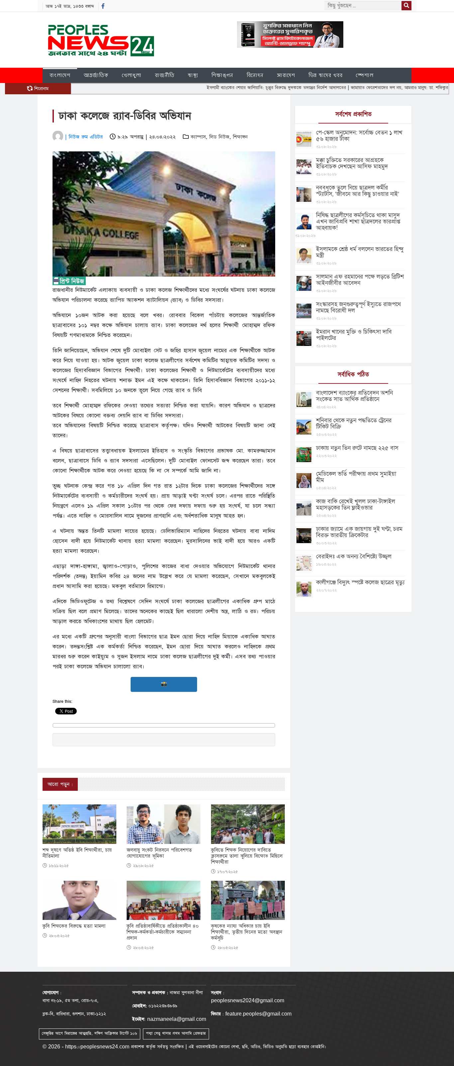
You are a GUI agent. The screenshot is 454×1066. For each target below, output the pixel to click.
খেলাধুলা (132, 75)
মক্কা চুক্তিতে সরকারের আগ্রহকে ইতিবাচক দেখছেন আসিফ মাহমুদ (352, 163)
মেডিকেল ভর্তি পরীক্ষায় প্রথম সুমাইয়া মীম (356, 477)
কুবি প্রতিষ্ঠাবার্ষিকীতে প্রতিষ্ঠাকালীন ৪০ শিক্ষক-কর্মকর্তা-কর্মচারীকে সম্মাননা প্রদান (163, 932)
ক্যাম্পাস (198, 136)
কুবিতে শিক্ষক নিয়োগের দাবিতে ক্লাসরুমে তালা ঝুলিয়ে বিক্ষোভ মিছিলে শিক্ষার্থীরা (247, 856)
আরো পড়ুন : (60, 784)
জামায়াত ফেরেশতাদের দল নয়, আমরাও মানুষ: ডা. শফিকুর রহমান (380, 88)
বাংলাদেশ (60, 75)
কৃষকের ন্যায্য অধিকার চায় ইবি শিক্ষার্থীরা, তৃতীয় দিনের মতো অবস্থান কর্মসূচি (246, 932)
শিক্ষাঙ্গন (222, 75)
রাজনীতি (164, 75)
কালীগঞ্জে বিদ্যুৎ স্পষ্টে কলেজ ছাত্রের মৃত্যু (360, 582)
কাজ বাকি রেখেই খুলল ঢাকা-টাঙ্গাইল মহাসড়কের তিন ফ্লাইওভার (355, 505)
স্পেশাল (365, 75)
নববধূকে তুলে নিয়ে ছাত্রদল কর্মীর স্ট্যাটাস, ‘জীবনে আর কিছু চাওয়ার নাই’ (357, 191)
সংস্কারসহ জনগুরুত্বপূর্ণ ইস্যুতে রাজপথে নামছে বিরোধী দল (358, 307)
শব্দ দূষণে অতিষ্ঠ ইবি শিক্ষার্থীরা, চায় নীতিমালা (77, 853)
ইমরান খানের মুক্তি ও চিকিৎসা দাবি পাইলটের (354, 335)
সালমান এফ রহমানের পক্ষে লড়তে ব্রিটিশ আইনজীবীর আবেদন (360, 280)
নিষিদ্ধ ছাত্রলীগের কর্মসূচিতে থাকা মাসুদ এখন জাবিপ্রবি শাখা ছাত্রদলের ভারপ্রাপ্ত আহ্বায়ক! (358, 221)
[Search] (406, 5)
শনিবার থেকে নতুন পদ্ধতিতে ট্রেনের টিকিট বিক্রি (354, 424)
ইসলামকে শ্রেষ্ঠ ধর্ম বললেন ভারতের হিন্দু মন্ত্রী (359, 252)
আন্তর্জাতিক (96, 75)
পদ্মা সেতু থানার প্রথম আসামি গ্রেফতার (176, 1033)
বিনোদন (255, 75)
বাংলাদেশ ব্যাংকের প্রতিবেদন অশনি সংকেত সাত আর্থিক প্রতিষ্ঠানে (354, 396)
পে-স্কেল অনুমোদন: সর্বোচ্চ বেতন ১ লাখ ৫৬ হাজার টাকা (359, 136)
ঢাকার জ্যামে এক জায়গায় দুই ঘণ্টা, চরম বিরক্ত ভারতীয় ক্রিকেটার (359, 532)
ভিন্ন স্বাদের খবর (325, 75)
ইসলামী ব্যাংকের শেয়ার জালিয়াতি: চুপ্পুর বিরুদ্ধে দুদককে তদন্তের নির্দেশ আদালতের (251, 88)
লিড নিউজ (219, 136)
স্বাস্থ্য (193, 75)
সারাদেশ (286, 75)
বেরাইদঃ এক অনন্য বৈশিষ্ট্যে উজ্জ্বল (354, 556)
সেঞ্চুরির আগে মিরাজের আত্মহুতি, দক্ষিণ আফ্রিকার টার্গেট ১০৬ (89, 1033)
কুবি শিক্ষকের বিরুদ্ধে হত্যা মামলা (74, 926)
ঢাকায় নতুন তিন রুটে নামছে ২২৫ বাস (357, 448)
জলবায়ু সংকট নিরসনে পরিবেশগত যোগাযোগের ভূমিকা (159, 853)
